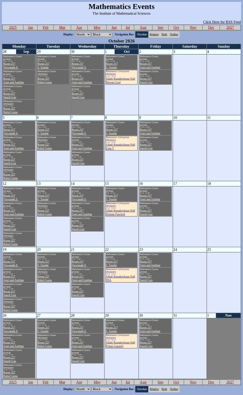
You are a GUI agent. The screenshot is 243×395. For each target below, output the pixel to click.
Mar (62, 27)
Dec (211, 27)
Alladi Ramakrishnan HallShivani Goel (120, 80)
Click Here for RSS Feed (222, 22)
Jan (30, 27)
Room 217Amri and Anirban (13, 80)
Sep (160, 27)
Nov (193, 27)
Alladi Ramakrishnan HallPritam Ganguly (120, 344)
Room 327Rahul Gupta (10, 110)
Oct (176, 27)
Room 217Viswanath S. (10, 65)
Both (164, 34)
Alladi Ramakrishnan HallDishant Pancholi (120, 212)
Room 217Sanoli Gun (9, 95)
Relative (154, 34)
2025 (13, 27)
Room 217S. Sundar (43, 65)
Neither (174, 34)
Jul (128, 27)
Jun (114, 27)
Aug (143, 27)
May (97, 27)
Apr (79, 27)
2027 (230, 27)
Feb (45, 27)
